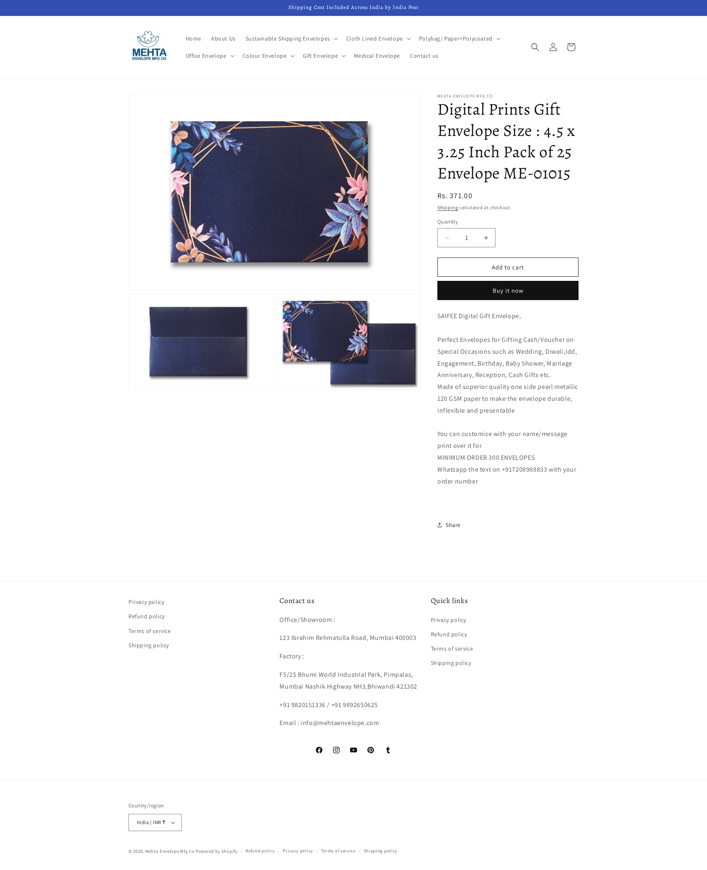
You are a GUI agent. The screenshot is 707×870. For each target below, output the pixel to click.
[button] (291, 38)
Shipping (447, 207)
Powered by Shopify (217, 851)
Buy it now (508, 290)
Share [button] (453, 525)
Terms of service (149, 631)
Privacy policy (146, 602)
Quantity (447, 221)
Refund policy (146, 616)
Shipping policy (148, 645)
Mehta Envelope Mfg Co (170, 851)
